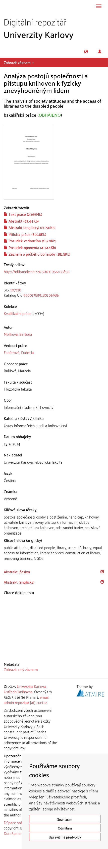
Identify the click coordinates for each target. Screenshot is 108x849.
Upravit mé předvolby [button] (65, 837)
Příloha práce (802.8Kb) (27, 234)
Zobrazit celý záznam (21, 669)
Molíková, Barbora (18, 333)
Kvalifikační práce (17, 313)
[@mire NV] (90, 692)
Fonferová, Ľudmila (19, 352)
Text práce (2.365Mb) (25, 214)
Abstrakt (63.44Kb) (23, 220)
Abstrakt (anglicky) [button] (19, 581)
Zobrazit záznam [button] (18, 62)
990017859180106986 (41, 294)
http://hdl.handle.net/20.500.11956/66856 (36, 271)
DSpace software (17, 822)
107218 (15, 289)
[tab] (54, 292)
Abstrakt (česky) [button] (17, 571)
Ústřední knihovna (18, 691)
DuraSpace (12, 833)
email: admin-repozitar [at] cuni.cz (26, 700)
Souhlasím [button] (64, 819)
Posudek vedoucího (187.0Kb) (32, 240)
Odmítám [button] (65, 828)
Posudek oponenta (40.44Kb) (32, 247)
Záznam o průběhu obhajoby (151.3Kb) (39, 253)
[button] (86, 51)
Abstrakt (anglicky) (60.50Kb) (32, 227)
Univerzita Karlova (31, 686)
